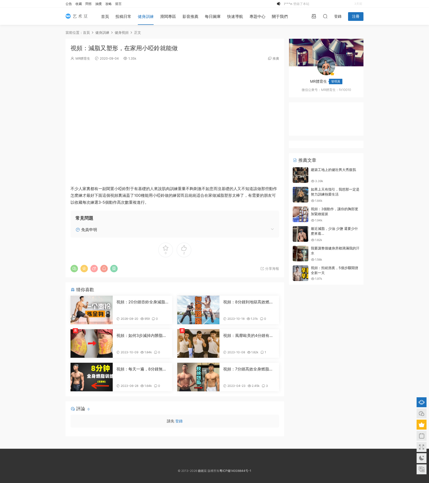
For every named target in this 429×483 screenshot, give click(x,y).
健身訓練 (146, 16)
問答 (88, 4)
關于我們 (280, 16)
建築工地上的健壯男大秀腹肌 (333, 169)
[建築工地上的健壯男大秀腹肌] (300, 175)
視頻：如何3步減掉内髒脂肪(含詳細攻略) (141, 335)
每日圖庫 (213, 16)
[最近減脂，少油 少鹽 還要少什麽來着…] (300, 234)
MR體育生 (82, 58)
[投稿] (313, 16)
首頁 (105, 16)
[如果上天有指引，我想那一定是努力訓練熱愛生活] (300, 194)
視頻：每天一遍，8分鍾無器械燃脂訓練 (141, 368)
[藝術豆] (78, 16)
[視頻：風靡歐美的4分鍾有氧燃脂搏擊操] (198, 343)
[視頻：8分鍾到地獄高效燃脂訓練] (198, 310)
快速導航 (235, 16)
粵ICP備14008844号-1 (235, 471)
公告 (69, 4)
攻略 (108, 4)
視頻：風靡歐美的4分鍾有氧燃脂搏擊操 (248, 335)
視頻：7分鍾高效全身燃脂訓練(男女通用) (248, 368)
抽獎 (98, 4)
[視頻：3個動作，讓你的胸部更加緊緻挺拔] (300, 214)
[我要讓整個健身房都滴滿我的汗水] (300, 253)
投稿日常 (123, 16)
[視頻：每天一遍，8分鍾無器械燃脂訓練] (92, 377)
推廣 (276, 58)
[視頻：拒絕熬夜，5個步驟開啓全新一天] (300, 273)
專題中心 (257, 16)
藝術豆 (202, 471)
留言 (118, 4)
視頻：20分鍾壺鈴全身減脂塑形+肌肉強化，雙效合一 (140, 301)
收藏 (78, 4)
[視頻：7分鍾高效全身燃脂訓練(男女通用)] (198, 377)
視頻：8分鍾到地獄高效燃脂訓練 (248, 301)
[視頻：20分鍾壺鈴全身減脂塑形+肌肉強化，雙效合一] (92, 310)
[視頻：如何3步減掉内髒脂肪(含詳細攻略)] (92, 343)
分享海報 (271, 268)
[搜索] (325, 16)
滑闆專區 (168, 16)
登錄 (179, 421)
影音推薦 (190, 16)
